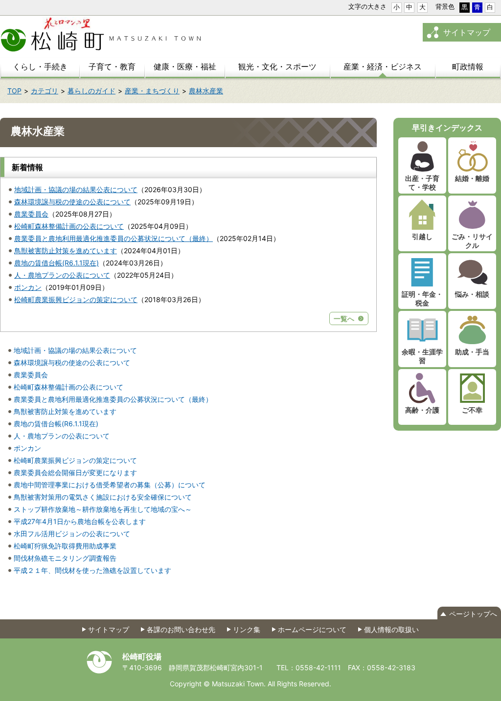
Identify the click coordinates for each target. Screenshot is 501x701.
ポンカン (28, 287)
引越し (422, 236)
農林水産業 (206, 91)
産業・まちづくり (152, 91)
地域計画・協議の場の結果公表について (75, 189)
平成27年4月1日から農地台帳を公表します (80, 521)
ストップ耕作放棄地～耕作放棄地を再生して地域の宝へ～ (103, 509)
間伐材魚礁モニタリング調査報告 (65, 558)
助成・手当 (472, 352)
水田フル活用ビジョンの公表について (72, 533)
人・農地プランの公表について (62, 275)
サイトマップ (466, 32)
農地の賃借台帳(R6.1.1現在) (56, 263)
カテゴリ (44, 91)
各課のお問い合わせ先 (181, 629)
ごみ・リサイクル (472, 240)
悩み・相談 (472, 294)
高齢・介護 (422, 410)
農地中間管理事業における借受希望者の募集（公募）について (109, 485)
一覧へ (344, 318)
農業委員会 (31, 214)
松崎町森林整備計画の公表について (69, 226)
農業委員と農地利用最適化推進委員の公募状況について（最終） (113, 238)
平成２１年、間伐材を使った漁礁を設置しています (92, 570)
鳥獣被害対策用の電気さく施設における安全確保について (103, 497)
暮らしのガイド (91, 91)
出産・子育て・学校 (422, 182)
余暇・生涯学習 (422, 356)
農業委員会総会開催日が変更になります (75, 472)
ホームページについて (312, 629)
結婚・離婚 (472, 178)
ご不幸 (472, 410)
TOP (14, 91)
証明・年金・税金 (422, 298)
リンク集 (246, 629)
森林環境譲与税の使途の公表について (72, 201)
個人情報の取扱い (391, 629)
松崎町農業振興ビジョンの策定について (75, 299)
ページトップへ (473, 614)
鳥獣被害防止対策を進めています (65, 250)
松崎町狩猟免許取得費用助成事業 (65, 546)
